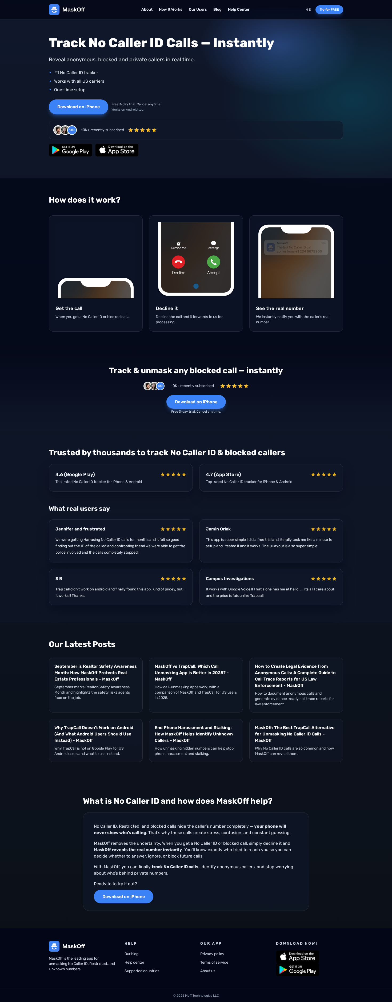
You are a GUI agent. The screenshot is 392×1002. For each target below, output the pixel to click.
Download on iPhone (78, 106)
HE (308, 9)
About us (207, 971)
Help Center (239, 9)
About (147, 9)
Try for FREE (329, 9)
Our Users (198, 9)
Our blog (131, 954)
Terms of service (214, 962)
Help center (134, 962)
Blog (217, 9)
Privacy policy (212, 954)
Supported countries (142, 971)
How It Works (170, 9)
